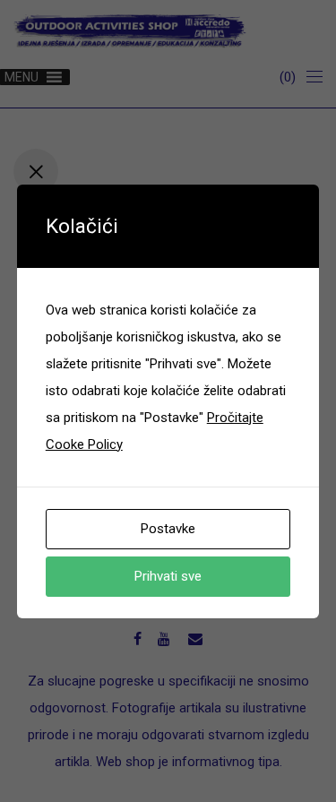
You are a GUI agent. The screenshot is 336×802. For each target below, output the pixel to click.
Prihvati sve (168, 576)
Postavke (168, 529)
